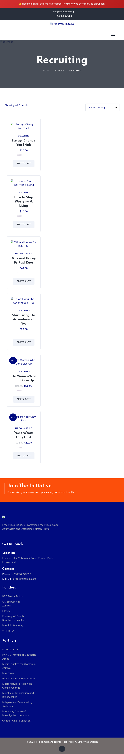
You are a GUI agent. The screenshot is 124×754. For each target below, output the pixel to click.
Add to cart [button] (24, 163)
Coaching (23, 136)
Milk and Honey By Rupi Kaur (24, 260)
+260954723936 (21, 574)
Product (59, 71)
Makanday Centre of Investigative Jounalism (15, 713)
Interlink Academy (12, 625)
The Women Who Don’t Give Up (23, 378)
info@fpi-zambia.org (63, 11)
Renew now (69, 3)
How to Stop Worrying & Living (23, 201)
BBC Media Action (12, 596)
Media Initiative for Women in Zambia (19, 665)
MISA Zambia (10, 649)
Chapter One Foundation (16, 720)
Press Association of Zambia (18, 678)
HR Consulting (23, 254)
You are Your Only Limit (23, 435)
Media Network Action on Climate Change (17, 685)
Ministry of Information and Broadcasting (18, 694)
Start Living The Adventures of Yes (24, 319)
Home (46, 71)
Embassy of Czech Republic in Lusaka (13, 618)
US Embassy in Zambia (11, 603)
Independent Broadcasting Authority (17, 704)
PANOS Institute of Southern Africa (19, 656)
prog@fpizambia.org (24, 578)
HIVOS (6, 610)
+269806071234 (63, 16)
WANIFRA (8, 630)
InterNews (8, 673)
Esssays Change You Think (24, 142)
